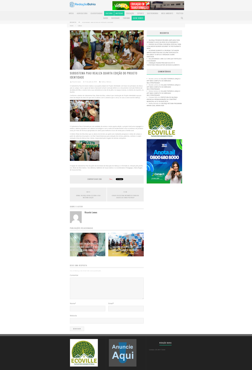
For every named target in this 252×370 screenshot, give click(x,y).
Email (111, 303)
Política (179, 13)
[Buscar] (182, 18)
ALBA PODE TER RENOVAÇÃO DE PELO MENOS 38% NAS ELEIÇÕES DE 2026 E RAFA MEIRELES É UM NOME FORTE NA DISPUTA (87, 247)
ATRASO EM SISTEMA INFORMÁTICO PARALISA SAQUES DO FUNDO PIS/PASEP (125, 196)
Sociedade (115, 18)
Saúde (105, 18)
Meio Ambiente (167, 13)
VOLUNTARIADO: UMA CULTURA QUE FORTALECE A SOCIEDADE (97, 22)
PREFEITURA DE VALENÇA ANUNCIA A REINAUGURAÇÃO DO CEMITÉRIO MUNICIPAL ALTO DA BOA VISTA (162, 99)
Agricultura (82, 13)
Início (71, 13)
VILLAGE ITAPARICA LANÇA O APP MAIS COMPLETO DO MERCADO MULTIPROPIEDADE (163, 81)
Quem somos (138, 18)
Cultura (109, 13)
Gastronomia (152, 13)
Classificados (96, 13)
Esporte (140, 13)
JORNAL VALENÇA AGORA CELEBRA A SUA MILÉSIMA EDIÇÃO (88, 196)
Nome (73, 303)
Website (73, 315)
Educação (130, 13)
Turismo (126, 18)
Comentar (74, 275)
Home (71, 26)
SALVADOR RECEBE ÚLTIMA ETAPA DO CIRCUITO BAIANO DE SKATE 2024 (127, 248)
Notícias (119, 13)
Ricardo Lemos (76, 82)
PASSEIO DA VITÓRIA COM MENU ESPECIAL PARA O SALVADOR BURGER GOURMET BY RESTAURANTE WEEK (164, 46)
